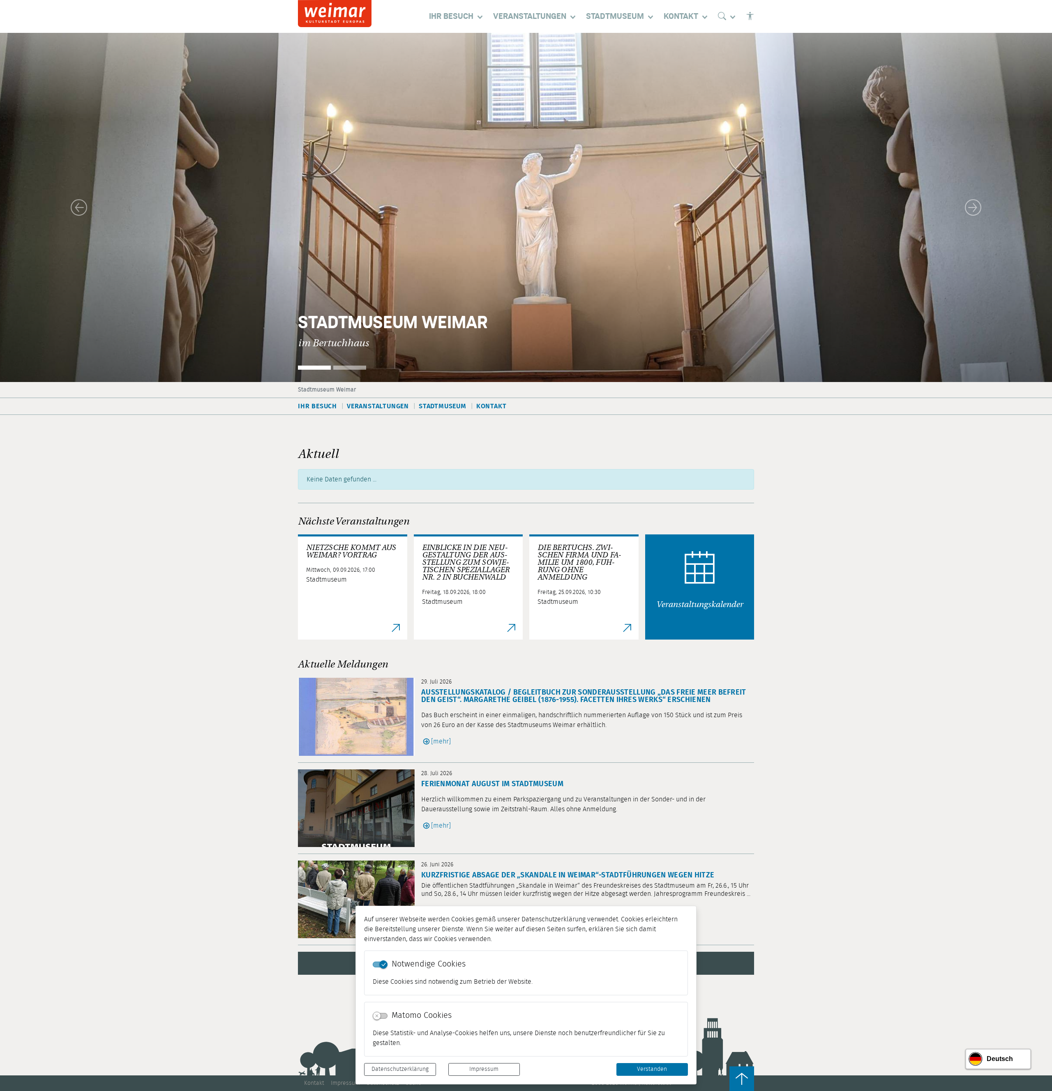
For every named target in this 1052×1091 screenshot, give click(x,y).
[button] (79, 207)
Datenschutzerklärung (400, 1069)
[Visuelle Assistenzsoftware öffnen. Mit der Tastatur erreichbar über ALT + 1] (750, 16)
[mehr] (441, 741)
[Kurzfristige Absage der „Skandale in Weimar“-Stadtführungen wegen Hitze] (359, 899)
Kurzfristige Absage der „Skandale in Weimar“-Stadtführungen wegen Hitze (567, 875)
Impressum (483, 1069)
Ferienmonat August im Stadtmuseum (492, 784)
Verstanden (652, 1069)
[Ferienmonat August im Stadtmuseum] (359, 808)
